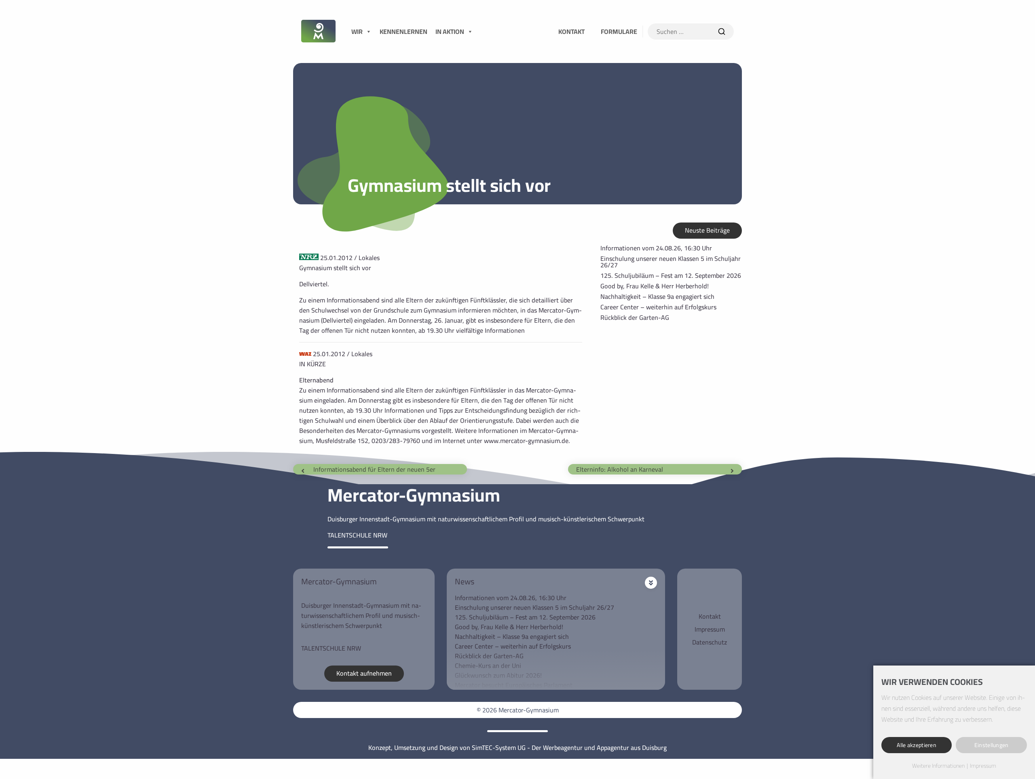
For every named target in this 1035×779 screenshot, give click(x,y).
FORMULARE (619, 31)
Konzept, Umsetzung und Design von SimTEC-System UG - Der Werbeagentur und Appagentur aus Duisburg (517, 747)
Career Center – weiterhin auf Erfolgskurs (658, 307)
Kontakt (710, 616)
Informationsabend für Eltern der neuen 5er (374, 469)
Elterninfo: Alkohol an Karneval (619, 469)
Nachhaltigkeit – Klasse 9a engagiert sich (657, 296)
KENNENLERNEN (403, 31)
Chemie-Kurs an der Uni (488, 665)
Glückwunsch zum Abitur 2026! (498, 675)
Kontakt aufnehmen (364, 673)
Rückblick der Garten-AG (634, 317)
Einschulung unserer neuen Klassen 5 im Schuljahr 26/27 (670, 261)
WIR (357, 31)
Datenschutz (709, 642)
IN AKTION (449, 31)
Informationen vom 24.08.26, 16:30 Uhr (656, 248)
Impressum (710, 629)
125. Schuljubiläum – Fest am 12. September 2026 (670, 275)
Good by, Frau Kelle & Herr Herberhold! (654, 286)
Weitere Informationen (938, 766)
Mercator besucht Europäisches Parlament (513, 685)
